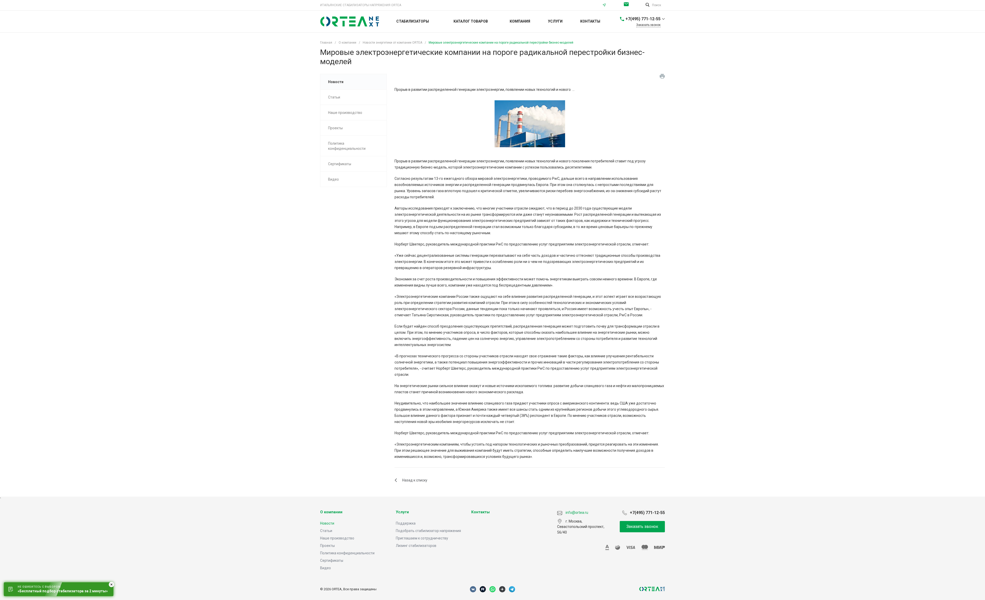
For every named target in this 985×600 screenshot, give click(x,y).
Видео (325, 568)
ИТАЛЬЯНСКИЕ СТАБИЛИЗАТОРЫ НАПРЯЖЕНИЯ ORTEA (360, 5)
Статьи (326, 531)
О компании (331, 512)
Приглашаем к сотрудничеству (422, 538)
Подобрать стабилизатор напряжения (428, 531)
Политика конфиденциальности (347, 553)
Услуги (402, 512)
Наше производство (337, 538)
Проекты (327, 546)
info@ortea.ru (627, 5)
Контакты (480, 512)
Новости (327, 523)
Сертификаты (331, 560)
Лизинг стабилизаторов (416, 546)
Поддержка (406, 523)
